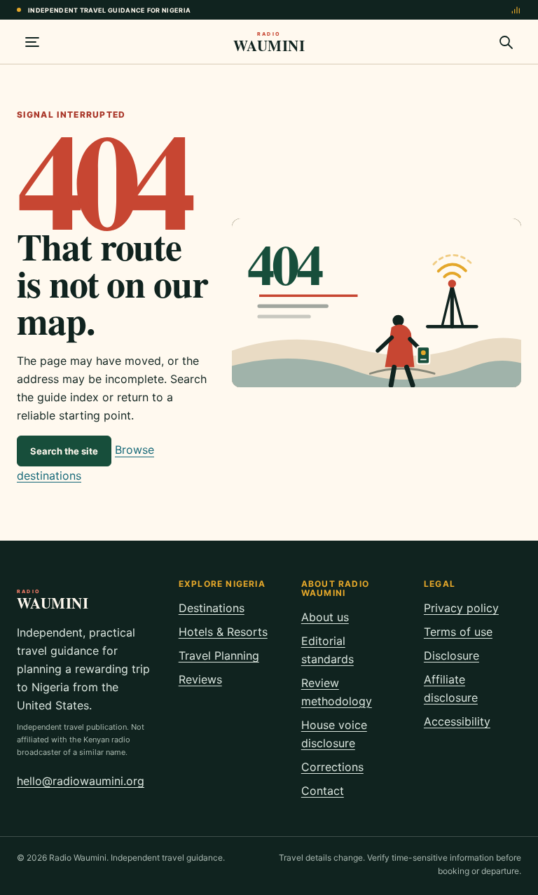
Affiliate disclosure (451, 688)
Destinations (211, 608)
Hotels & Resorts (223, 632)
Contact (322, 791)
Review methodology (336, 692)
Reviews (200, 679)
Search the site (64, 451)
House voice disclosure (334, 734)
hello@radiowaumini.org (80, 781)
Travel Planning (219, 655)
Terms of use (458, 632)
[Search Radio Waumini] (505, 42)
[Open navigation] (32, 42)
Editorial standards (327, 650)
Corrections (332, 767)
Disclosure (451, 655)
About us (325, 617)
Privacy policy (461, 608)
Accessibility (457, 721)
